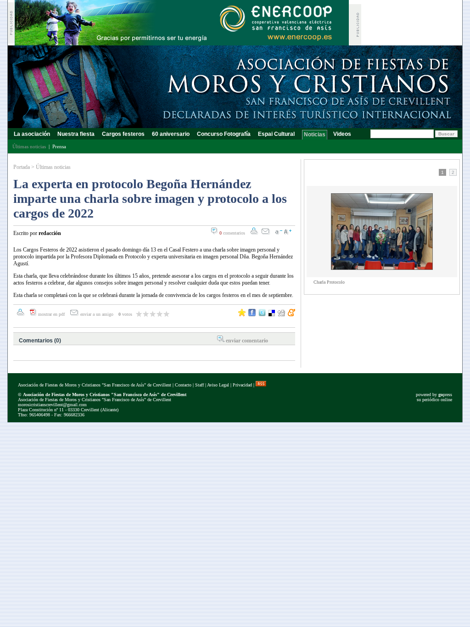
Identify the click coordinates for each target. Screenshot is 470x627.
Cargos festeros (123, 134)
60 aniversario (171, 134)
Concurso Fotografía (224, 134)
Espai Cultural (277, 134)
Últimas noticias (53, 167)
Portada (21, 167)
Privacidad (242, 384)
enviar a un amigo (97, 314)
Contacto (183, 384)
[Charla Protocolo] (382, 268)
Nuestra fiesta (76, 134)
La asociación (31, 134)
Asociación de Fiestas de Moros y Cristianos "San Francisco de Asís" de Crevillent (94, 384)
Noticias (314, 134)
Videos (342, 134)
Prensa (59, 146)
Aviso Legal (218, 384)
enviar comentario (247, 340)
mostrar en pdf (51, 314)
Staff (199, 384)
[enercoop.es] (182, 43)
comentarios (232, 232)
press (445, 394)
